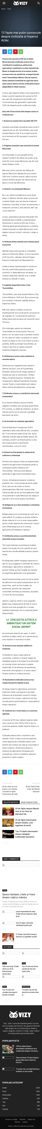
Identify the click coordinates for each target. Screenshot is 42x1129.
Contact (24, 1122)
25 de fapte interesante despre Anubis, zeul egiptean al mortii (25, 823)
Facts (9, 9)
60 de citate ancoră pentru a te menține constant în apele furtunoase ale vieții (9, 790)
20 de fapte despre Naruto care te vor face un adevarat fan (27, 811)
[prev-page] (3, 842)
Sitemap (17, 1122)
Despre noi (31, 1119)
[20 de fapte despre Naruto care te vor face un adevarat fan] (8, 811)
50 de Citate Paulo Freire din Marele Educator (33, 789)
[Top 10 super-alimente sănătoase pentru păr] (8, 926)
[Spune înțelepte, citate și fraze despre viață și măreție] (21, 877)
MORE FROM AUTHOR (29, 802)
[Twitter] (10, 51)
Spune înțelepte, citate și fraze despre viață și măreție (18, 896)
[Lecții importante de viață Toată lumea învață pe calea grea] (8, 914)
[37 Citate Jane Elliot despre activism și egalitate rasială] (8, 937)
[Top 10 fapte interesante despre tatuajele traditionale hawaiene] (8, 834)
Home (3, 9)
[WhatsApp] (20, 51)
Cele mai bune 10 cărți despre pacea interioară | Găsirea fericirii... (27, 1060)
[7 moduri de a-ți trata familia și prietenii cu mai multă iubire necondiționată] (8, 1072)
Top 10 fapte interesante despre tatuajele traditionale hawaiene (26, 834)
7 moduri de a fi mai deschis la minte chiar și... (30, 992)
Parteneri (22, 1119)
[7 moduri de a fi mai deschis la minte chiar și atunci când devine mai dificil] (31, 981)
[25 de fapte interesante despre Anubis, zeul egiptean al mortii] (8, 823)
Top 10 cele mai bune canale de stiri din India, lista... (30, 968)
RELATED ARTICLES (11, 802)
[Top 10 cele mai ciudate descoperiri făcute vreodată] (11, 981)
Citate (4, 890)
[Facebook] (4, 51)
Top (24, 963)
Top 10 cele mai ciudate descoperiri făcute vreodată (10, 992)
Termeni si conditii (11, 1119)
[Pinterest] (15, 51)
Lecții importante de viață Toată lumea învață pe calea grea (26, 914)
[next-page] (7, 842)
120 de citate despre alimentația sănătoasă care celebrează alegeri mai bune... (27, 1048)
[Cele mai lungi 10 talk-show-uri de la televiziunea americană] (11, 958)
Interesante (26, 987)
